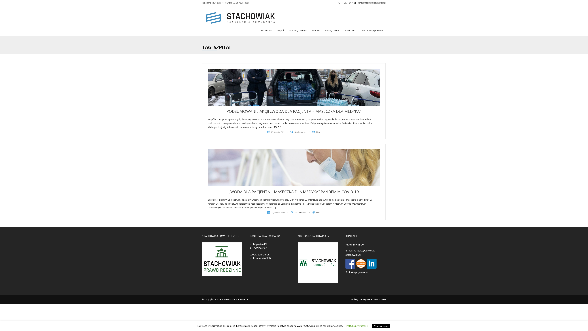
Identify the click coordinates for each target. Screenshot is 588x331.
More (318, 132)
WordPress (381, 299)
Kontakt (316, 30)
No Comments (300, 132)
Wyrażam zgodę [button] (381, 326)
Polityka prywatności (357, 272)
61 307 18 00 (356, 244)
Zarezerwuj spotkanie (371, 30)
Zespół (280, 30)
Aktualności (266, 30)
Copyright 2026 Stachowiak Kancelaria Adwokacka (226, 299)
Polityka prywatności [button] (357, 325)
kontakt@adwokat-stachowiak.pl (372, 3)
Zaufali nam (349, 30)
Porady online (331, 30)
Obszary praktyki (297, 30)
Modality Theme (358, 299)
